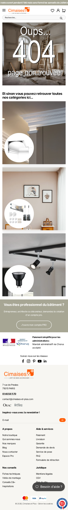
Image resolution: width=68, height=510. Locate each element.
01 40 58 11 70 (9, 393)
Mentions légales (44, 473)
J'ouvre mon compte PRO (34, 324)
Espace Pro (8, 455)
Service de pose (44, 451)
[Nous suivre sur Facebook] (23, 361)
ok (63, 420)
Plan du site (41, 482)
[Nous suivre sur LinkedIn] (45, 361)
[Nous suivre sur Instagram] (28, 361)
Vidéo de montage (11, 478)
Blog (4, 447)
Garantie (40, 443)
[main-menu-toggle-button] (4, 10)
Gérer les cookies (45, 503)
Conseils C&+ (8, 482)
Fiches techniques (11, 473)
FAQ (38, 455)
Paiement (40, 435)
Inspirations (8, 486)
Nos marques (8, 443)
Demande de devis (45, 447)
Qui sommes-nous (11, 439)
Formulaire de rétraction (47, 460)
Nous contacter (10, 451)
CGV (38, 478)
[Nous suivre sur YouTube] (39, 361)
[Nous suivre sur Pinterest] (34, 361)
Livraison (40, 439)
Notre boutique (9, 435)
